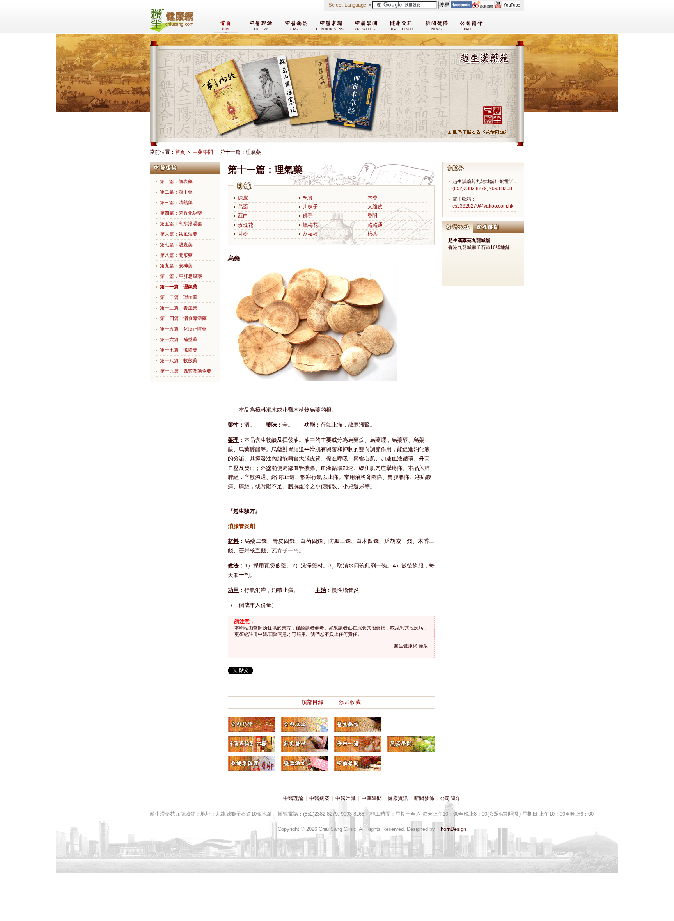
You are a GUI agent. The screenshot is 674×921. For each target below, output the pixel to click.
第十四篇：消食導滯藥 (183, 318)
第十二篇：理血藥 (178, 297)
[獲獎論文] (304, 763)
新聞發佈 (424, 798)
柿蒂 (372, 234)
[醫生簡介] (251, 724)
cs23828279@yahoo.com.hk (482, 206)
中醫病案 (319, 798)
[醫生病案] (357, 724)
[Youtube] (507, 6)
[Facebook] (461, 6)
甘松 (243, 234)
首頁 (180, 152)
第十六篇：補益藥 (178, 339)
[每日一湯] (357, 744)
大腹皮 (375, 207)
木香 (372, 198)
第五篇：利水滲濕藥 (181, 223)
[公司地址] (304, 724)
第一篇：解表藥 (176, 181)
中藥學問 (203, 152)
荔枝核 (310, 234)
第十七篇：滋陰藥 (178, 350)
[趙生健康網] (171, 30)
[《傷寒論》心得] (251, 744)
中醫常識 (345, 798)
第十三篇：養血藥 (178, 308)
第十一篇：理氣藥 (178, 287)
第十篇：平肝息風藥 (181, 276)
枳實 (308, 198)
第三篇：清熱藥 (176, 202)
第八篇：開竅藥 (176, 255)
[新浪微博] (483, 6)
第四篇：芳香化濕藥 (181, 213)
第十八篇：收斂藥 (178, 360)
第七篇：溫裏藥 (176, 244)
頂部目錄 (312, 702)
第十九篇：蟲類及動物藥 (185, 371)
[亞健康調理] (251, 763)
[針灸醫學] (304, 744)
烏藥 (243, 207)
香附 (372, 216)
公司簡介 (450, 798)
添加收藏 (350, 702)
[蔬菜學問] (411, 744)
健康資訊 (398, 798)
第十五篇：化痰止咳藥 (183, 329)
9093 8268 (500, 188)
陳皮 (243, 198)
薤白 (243, 216)
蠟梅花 (310, 225)
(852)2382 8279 (469, 188)
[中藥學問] (357, 763)
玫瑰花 (245, 225)
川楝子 (310, 207)
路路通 (375, 225)
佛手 (308, 216)
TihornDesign (451, 829)
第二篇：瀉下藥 (176, 192)
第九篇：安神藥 (176, 265)
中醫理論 (293, 798)
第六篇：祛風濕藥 (178, 234)
